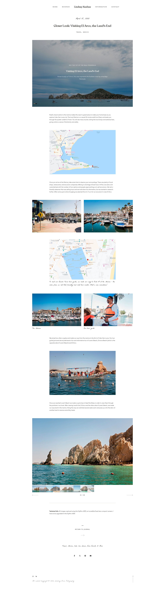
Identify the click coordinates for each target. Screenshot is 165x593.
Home (55, 7)
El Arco (100, 546)
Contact (115, 7)
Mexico (86, 32)
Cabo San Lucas (80, 546)
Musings (66, 7)
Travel (79, 32)
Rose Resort (91, 546)
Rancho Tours (87, 192)
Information (101, 7)
